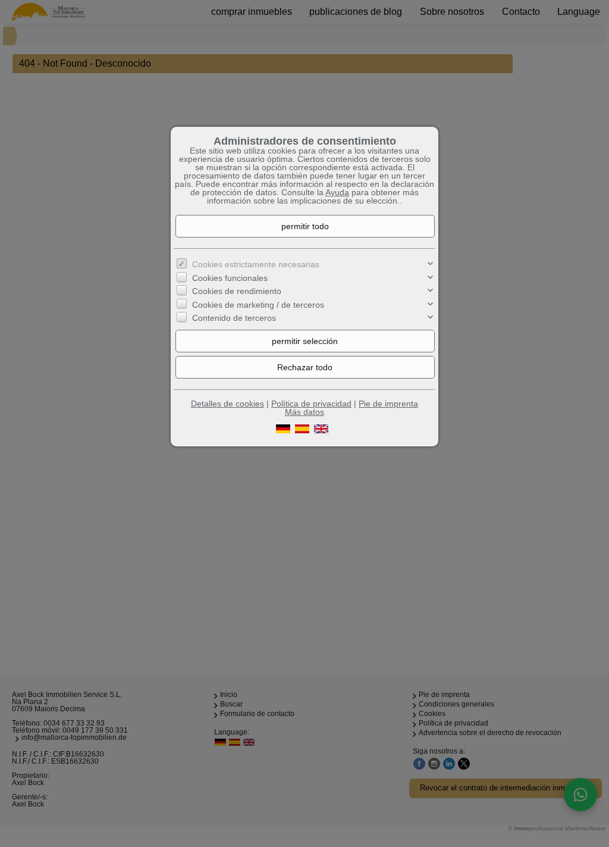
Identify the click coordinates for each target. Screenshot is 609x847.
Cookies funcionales (230, 278)
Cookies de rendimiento (236, 291)
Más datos (304, 412)
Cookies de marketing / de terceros (258, 305)
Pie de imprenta (388, 403)
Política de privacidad (311, 403)
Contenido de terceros (234, 318)
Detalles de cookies (227, 403)
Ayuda (337, 192)
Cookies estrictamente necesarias (255, 264)
